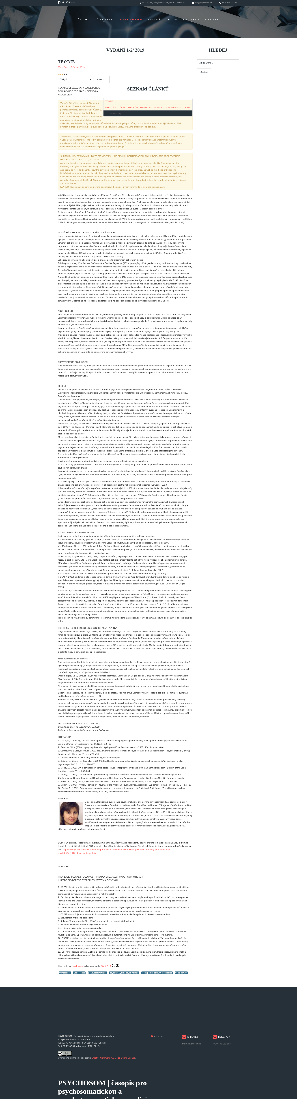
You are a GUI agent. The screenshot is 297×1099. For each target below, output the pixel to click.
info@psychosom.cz (191, 1043)
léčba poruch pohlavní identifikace (157, 973)
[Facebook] (59, 2)
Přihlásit (70, 2)
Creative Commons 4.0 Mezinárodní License (113, 1058)
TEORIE (109, 101)
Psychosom (77, 966)
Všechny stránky (113, 113)
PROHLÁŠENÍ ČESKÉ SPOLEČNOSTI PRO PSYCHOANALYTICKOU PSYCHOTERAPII (148, 107)
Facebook (159, 1036)
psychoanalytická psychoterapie (124, 973)
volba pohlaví (181, 973)
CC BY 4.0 (106, 966)
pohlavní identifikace (97, 973)
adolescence (79, 973)
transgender (64, 973)
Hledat (204, 72)
